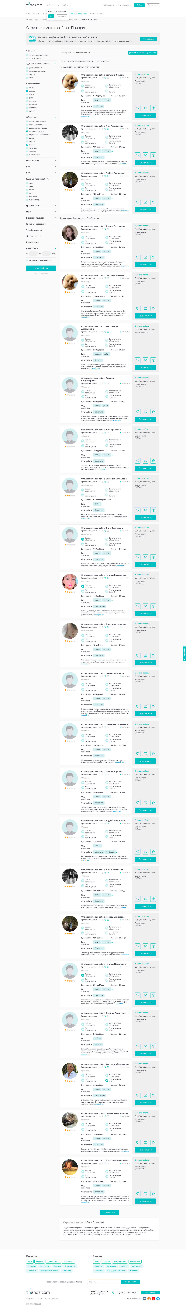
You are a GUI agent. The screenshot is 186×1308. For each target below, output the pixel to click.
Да (51, 16)
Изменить (62, 16)
